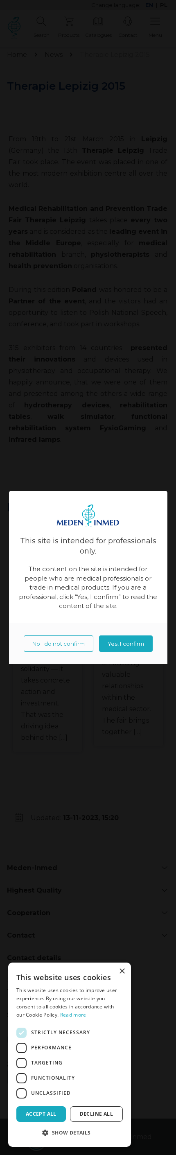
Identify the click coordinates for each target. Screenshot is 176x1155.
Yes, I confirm (126, 643)
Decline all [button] (96, 1113)
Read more (73, 1014)
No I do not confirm (58, 643)
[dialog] (69, 1055)
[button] (69, 1133)
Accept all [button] (41, 1113)
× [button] (122, 971)
